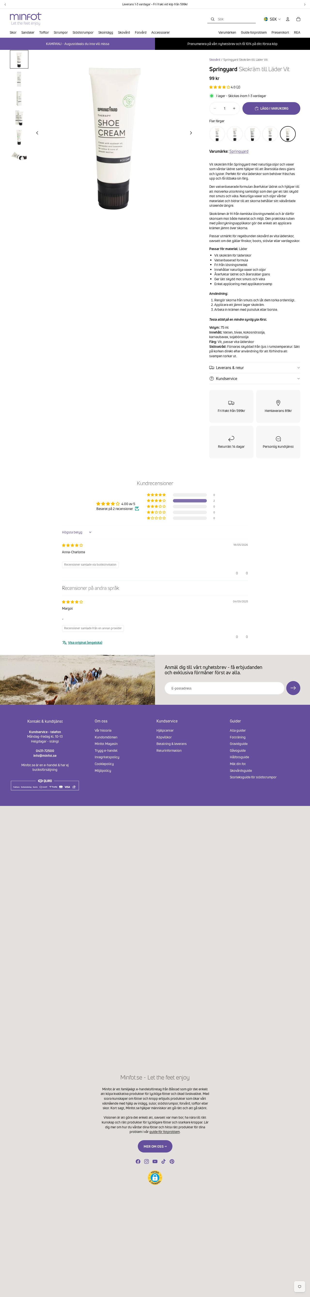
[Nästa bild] (192, 133)
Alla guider (238, 730)
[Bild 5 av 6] (19, 136)
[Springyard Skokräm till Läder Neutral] (235, 134)
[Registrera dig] (293, 688)
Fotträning (238, 737)
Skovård (214, 60)
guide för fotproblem (164, 1131)
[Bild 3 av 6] (19, 98)
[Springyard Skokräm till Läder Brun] (270, 134)
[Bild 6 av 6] (19, 156)
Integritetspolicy (107, 757)
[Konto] (287, 19)
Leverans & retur (230, 367)
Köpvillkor (164, 737)
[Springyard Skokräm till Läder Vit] (288, 134)
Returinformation (169, 750)
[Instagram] (146, 1161)
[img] (72, 545)
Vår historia (103, 730)
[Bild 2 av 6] (19, 78)
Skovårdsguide (241, 770)
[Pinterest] (172, 1161)
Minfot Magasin (106, 744)
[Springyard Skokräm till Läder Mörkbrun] (252, 134)
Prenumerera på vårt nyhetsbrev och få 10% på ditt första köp (232, 43)
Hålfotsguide (239, 757)
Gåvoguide (238, 750)
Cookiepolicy (104, 763)
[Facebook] (138, 1161)
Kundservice (226, 378)
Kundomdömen (106, 737)
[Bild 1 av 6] (19, 59)
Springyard (238, 151)
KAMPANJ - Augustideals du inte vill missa (77, 43)
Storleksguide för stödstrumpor (253, 777)
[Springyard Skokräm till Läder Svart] (217, 134)
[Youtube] (155, 1161)
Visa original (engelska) (85, 642)
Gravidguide (239, 744)
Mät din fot (238, 763)
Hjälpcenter (165, 730)
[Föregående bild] (36, 133)
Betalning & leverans (171, 744)
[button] (220, 87)
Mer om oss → (155, 1146)
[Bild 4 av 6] (19, 117)
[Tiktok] (163, 1161)
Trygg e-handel (106, 750)
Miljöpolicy (103, 770)
